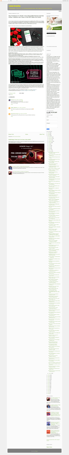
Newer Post (11, 134)
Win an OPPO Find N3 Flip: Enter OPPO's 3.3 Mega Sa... (53, 175)
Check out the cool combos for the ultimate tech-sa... (53, 358)
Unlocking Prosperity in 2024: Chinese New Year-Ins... (53, 308)
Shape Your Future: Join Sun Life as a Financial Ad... (54, 319)
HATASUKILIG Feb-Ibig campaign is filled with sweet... (54, 239)
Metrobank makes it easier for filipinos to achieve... (53, 335)
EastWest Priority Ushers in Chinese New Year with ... (54, 326)
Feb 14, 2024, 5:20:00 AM (21, 107)
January (50, 373)
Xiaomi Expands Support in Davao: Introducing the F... (54, 315)
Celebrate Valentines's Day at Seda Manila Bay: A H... (54, 301)
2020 (48, 379)
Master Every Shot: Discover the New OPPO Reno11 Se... (54, 317)
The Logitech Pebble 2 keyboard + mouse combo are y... (53, 216)
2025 (48, 134)
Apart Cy (12, 99)
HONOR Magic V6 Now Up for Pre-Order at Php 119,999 (19, 139)
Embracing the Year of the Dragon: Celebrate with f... (54, 340)
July (49, 144)
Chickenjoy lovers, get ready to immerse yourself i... (53, 294)
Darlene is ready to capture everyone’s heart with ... (52, 229)
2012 (48, 390)
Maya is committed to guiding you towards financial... (53, 338)
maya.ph (28, 89)
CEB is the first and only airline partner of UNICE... (53, 248)
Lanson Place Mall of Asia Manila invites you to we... (53, 331)
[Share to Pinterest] (23, 93)
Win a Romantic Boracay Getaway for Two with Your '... (54, 312)
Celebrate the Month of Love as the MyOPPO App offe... (54, 255)
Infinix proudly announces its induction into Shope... (53, 164)
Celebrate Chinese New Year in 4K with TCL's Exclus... (54, 310)
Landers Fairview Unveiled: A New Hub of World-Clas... (53, 306)
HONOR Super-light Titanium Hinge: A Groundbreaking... (54, 193)
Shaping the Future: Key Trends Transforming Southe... (53, 286)
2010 (48, 393)
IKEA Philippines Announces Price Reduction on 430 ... (53, 153)
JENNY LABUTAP (14, 107)
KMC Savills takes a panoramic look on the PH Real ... (54, 223)
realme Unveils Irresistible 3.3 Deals (54, 168)
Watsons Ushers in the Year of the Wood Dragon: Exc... (53, 299)
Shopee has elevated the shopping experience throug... (54, 366)
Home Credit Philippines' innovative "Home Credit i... (54, 354)
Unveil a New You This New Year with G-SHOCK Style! (54, 322)
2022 (48, 376)
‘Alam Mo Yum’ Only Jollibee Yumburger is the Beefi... (52, 241)
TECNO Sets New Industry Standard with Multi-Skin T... (54, 179)
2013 (48, 389)
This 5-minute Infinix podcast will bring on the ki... (53, 275)
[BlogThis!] (20, 93)
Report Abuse (49, 447)
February (50, 151)
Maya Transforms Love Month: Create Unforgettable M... (53, 280)
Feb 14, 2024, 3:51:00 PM (22, 113)
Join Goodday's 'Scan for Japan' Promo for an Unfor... (53, 225)
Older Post (42, 134)
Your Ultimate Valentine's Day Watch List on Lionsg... (54, 303)
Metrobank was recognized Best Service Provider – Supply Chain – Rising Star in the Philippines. (55, 423)
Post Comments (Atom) (16, 136)
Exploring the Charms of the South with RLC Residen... (53, 177)
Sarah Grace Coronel (14, 113)
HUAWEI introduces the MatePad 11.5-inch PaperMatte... (53, 250)
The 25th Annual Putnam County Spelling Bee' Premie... (53, 166)
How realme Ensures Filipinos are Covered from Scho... (53, 197)
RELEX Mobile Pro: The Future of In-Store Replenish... (54, 184)
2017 (48, 383)
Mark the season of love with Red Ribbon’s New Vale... (53, 277)
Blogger (36, 451)
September (50, 141)
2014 (48, 387)
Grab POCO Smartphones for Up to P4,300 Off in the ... (54, 160)
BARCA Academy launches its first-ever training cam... (54, 218)
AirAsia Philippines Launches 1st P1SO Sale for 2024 (53, 245)
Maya (12, 94)
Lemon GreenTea (15, 6)
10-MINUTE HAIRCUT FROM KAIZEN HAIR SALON (21, 166)
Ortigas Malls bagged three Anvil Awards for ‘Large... (53, 349)
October (50, 139)
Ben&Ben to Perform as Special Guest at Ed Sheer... (53, 170)
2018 (48, 382)
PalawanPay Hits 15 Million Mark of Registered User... (54, 266)
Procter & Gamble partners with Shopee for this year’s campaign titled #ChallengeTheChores (55, 431)
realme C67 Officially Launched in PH (54, 362)
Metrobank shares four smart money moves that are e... (54, 371)
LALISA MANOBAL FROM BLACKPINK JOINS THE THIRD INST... (53, 291)
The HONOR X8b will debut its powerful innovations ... (53, 282)
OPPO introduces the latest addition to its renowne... (54, 360)
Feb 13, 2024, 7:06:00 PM (18, 99)
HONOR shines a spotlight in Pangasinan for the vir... (53, 252)
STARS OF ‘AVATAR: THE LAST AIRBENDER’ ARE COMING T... (53, 234)
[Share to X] (21, 93)
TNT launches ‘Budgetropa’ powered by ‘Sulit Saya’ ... (54, 209)
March (50, 149)
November (50, 138)
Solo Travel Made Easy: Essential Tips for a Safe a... (53, 213)
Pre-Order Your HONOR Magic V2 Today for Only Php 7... (53, 202)
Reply (12, 104)
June (49, 145)
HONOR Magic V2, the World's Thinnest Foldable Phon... (53, 296)
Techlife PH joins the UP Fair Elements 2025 (53, 172)
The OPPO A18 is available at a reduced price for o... (53, 270)
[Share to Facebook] (22, 93)
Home (26, 134)
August (50, 142)
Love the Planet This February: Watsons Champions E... (53, 195)
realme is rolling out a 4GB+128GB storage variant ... (54, 236)
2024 (48, 135)
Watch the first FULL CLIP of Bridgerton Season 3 (52, 356)
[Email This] (19, 93)
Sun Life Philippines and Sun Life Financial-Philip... (53, 162)
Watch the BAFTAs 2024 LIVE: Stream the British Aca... (53, 289)
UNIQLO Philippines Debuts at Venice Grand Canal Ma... (54, 191)
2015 (48, 386)
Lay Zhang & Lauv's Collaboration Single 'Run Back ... (53, 204)
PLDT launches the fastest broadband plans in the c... (53, 344)
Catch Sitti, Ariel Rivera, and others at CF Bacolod (21, 171)
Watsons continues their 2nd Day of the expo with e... (54, 347)
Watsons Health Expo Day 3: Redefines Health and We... (53, 342)
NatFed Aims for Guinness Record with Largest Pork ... (53, 211)
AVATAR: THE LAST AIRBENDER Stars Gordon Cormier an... (53, 200)
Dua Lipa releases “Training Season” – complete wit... (54, 257)
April (49, 148)
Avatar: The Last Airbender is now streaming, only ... (53, 186)
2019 (48, 380)
